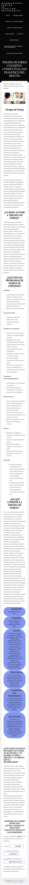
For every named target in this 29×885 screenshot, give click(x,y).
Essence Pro (16, 880)
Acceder (21, 882)
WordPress (15, 882)
